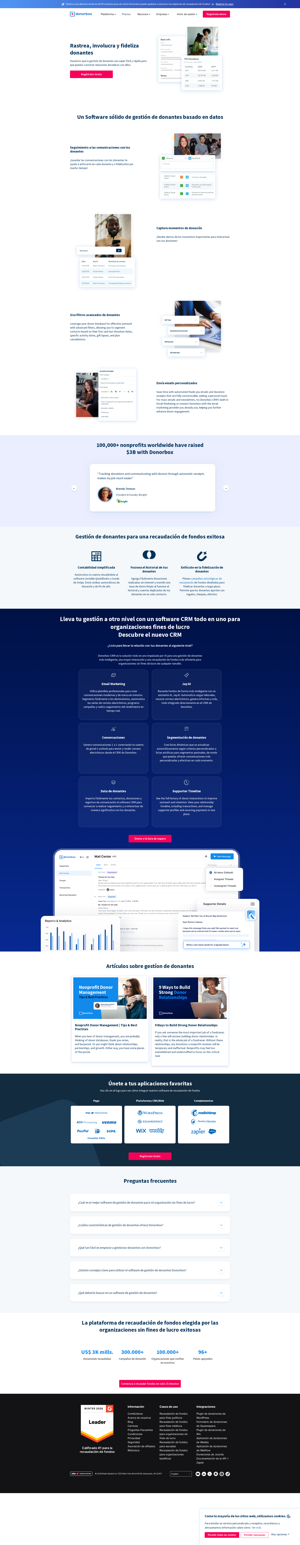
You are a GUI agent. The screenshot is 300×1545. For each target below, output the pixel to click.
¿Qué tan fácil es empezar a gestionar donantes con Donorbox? (119, 1248)
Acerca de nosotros (139, 1417)
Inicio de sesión (186, 14)
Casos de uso (169, 1406)
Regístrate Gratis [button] (91, 74)
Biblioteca (133, 1450)
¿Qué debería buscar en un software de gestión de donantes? (117, 1293)
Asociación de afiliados (141, 1446)
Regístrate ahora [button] (216, 14)
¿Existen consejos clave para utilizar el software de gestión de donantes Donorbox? (132, 1270)
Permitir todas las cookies (222, 1535)
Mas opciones (279, 1534)
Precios (126, 14)
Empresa (161, 14)
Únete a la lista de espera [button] (150, 838)
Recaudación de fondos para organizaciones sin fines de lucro (174, 1434)
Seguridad (134, 1442)
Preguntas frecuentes (140, 1430)
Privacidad (134, 1438)
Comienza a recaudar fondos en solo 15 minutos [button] (150, 1383)
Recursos (143, 14)
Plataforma (107, 14)
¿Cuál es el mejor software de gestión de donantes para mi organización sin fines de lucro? (136, 1202)
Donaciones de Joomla (210, 1454)
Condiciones (135, 1434)
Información (136, 1406)
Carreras (133, 1425)
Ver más (256, 1527)
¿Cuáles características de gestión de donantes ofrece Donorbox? (120, 1225)
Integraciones (205, 1406)
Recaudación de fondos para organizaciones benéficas (174, 1454)
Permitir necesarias (254, 1535)
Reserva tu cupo (224, 3)
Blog (130, 1421)
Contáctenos (135, 1413)
